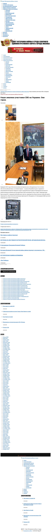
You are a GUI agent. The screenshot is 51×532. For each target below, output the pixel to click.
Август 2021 (6, 413)
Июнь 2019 (5, 443)
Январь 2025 (6, 357)
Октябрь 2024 (6, 361)
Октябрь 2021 (6, 411)
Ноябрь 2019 (6, 439)
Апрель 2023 (6, 386)
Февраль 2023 (6, 389)
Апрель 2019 (6, 445)
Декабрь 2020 (6, 424)
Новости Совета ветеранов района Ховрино (14, 299)
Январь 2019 (6, 449)
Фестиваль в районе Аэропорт (9, 235)
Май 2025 (5, 352)
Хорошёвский (8, 31)
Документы (6, 35)
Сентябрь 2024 (6, 363)
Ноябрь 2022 (6, 393)
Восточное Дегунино (10, 15)
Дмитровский (8, 18)
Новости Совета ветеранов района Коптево (14, 289)
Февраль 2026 (6, 342)
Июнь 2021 (5, 416)
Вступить (5, 33)
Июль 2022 (5, 398)
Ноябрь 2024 (6, 360)
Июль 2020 (5, 431)
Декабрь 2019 (6, 438)
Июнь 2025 (5, 350)
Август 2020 (6, 430)
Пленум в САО (6, 327)
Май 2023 (5, 385)
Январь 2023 (6, 390)
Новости (6, 91)
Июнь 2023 (5, 383)
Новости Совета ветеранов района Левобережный (15, 291)
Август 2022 (6, 397)
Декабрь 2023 (6, 375)
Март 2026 (5, 341)
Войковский (8, 14)
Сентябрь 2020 (6, 428)
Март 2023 (5, 387)
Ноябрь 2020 (6, 426)
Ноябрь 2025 (6, 346)
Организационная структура (10, 6)
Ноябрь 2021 (6, 409)
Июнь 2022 (5, 400)
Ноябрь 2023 (6, 376)
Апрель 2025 (6, 353)
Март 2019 (5, 446)
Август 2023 (6, 380)
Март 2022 (5, 404)
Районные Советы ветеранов (10, 9)
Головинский (8, 17)
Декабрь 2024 (6, 359)
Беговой (7, 11)
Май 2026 (5, 338)
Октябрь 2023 (6, 378)
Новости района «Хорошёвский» (11, 298)
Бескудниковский (9, 13)
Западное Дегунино (10, 20)
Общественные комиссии (9, 7)
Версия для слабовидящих (9, 271)
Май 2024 (5, 368)
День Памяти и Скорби (8, 316)
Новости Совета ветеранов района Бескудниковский (16, 281)
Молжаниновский (9, 24)
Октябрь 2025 (6, 348)
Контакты (5, 36)
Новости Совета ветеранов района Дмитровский (15, 287)
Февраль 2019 (6, 447)
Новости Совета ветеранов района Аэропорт (18, 91)
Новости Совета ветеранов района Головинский (15, 285)
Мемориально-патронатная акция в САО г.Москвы (14, 322)
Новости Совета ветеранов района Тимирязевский (15, 296)
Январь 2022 (6, 406)
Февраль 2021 (6, 422)
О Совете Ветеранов (8, 5)
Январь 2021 (6, 423)
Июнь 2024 (5, 367)
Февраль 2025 (6, 356)
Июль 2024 (5, 365)
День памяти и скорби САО (8, 306)
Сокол (7, 26)
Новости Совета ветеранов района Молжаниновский (16, 292)
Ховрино (7, 29)
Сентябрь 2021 (6, 412)
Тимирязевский (9, 28)
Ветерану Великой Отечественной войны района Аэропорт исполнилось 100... (22, 250)
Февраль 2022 (6, 405)
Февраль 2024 (6, 372)
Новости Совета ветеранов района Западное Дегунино (16, 288)
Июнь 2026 (5, 337)
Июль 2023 (5, 382)
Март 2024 (5, 371)
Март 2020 (5, 435)
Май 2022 (5, 401)
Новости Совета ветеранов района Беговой (14, 280)
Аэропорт (7, 10)
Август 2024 (6, 364)
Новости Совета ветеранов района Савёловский (15, 293)
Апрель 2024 (6, 370)
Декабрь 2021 (6, 408)
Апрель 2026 (6, 339)
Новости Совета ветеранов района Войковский (15, 282)
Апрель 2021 (6, 419)
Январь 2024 (6, 374)
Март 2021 (5, 420)
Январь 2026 (6, 344)
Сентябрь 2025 (6, 349)
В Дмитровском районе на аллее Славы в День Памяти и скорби (17, 311)
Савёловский (8, 25)
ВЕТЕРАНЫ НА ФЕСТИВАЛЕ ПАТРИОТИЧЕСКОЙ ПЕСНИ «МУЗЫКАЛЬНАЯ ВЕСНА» (22, 240)
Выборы (5, 32)
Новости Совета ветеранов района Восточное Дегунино (17, 284)
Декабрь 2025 (6, 345)
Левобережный (9, 22)
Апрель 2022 (6, 402)
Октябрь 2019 (6, 441)
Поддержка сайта (23, 455)
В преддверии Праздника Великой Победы (12, 245)
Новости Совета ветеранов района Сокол (13, 295)
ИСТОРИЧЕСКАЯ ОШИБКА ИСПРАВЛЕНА (11, 255)
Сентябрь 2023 (6, 379)
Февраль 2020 (6, 437)
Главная (5, 3)
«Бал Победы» (4, 260)
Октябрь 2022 (6, 394)
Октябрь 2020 (6, 427)
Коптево (7, 21)
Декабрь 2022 (6, 391)
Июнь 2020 (5, 432)
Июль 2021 (5, 415)
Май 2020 (5, 434)
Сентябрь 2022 (6, 396)
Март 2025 (5, 354)
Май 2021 (5, 417)
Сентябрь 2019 (6, 442)
